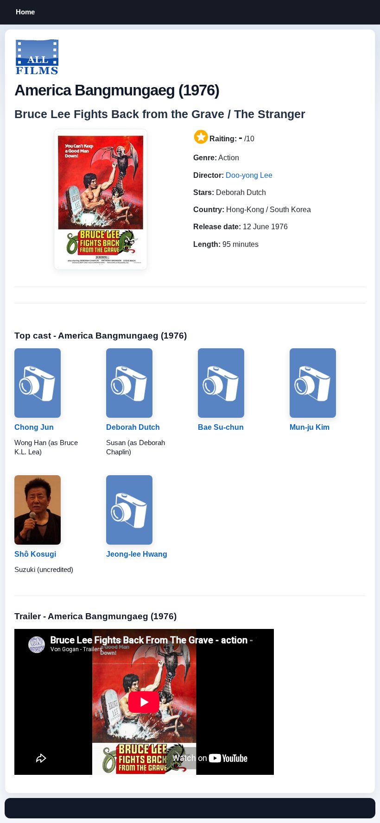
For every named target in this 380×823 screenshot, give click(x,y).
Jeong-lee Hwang (136, 554)
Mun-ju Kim (309, 427)
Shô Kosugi (35, 554)
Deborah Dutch (133, 427)
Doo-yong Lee (249, 175)
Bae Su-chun (221, 427)
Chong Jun (34, 427)
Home (25, 12)
